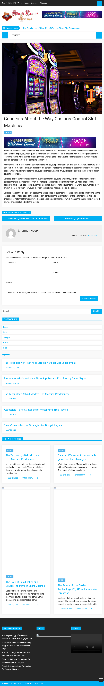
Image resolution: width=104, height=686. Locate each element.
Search (99, 3)
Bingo (5, 327)
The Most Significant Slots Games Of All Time (27, 218)
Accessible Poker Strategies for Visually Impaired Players (36, 410)
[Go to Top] (101, 680)
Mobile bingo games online (77, 218)
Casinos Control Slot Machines (16, 213)
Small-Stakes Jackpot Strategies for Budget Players (33, 425)
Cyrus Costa (27, 478)
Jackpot (6, 337)
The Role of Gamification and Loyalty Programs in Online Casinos (25, 584)
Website (9, 282)
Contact (34, 3)
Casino (8, 132)
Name (56, 262)
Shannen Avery (92, 235)
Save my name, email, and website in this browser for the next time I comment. (42, 292)
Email (56, 272)
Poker (5, 342)
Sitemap (43, 3)
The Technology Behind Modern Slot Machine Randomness (37, 394)
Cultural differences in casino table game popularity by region (77, 457)
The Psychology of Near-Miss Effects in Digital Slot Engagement (51, 28)
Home (26, 3)
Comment (11, 262)
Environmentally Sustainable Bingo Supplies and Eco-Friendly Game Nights (45, 378)
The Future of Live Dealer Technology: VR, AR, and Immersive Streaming (77, 589)
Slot (5, 347)
